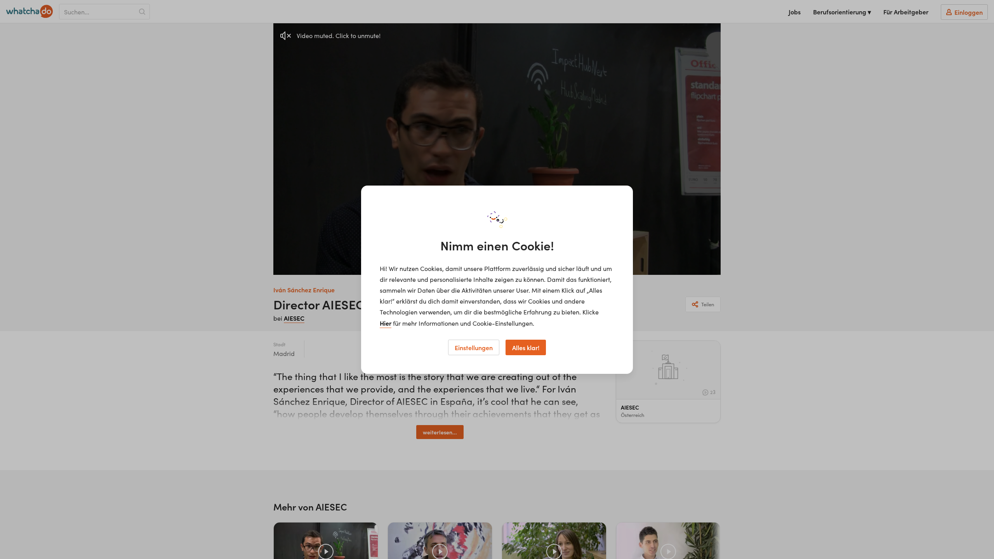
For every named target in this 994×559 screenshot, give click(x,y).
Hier (385, 323)
